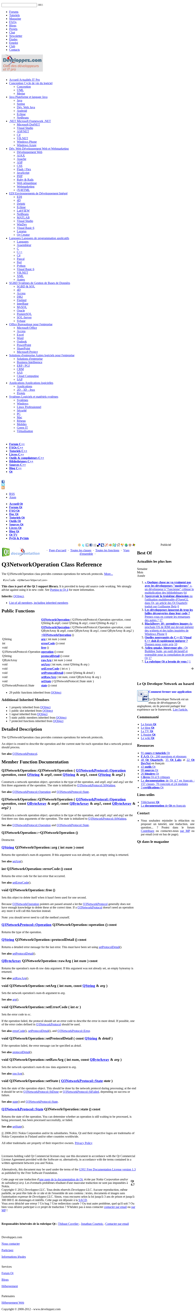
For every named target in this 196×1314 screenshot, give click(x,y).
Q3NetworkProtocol (24, 753)
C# (18, 134)
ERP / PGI (23, 365)
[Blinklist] (110, 545)
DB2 (20, 296)
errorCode (48, 643)
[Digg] (94, 545)
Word (20, 338)
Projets (13, 29)
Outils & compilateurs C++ (26, 457)
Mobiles (22, 424)
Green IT (22, 427)
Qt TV (13, 534)
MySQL (22, 307)
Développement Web (29, 152)
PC (19, 413)
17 (161, 620)
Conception (30, 83)
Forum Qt (15, 507)
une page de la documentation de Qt (61, 1179)
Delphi (21, 203)
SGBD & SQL (26, 286)
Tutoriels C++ (18, 451)
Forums (13, 11)
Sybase (21, 320)
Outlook (22, 341)
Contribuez (147, 830)
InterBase (22, 303)
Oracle (21, 310)
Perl (19, 262)
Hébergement (10, 1286)
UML (20, 90)
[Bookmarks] (129, 545)
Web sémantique (27, 183)
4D (19, 200)
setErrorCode (50, 668)
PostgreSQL (24, 314)
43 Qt (148, 766)
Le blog (147, 727)
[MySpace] (102, 545)
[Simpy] (122, 545)
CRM (20, 369)
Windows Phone (27, 141)
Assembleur (24, 245)
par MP (185, 830)
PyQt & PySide (19, 538)
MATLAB (23, 217)
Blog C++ (15, 468)
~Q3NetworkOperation (56, 635)
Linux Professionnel (29, 407)
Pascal (20, 258)
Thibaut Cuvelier (68, 1223)
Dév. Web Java (26, 107)
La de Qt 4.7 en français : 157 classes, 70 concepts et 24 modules (167, 782)
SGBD (39, 283)
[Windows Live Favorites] (133, 545)
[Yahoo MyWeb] (106, 545)
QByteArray (37, 803)
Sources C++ (17, 464)
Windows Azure (26, 145)
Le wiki (147, 738)
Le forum (148, 724)
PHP (20, 176)
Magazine (15, 18)
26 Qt (150, 773)
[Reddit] (118, 545)
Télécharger (150, 802)
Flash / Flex (24, 169)
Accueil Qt (16, 503)
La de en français (163, 805)
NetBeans (23, 117)
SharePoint (23, 348)
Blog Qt (14, 531)
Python (21, 265)
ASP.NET (23, 131)
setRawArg (48, 677)
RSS (12, 493)
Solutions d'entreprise (41, 355)
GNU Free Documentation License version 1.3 (107, 1169)
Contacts (14, 49)
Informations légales (14, 1256)
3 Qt (152, 787)
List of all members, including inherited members (38, 602)
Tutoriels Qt (17, 517)
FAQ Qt (14, 510)
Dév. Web (39, 148)
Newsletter (15, 36)
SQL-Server (24, 317)
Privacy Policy (83, 1143)
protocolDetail (50, 656)
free (43, 647)
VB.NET (22, 138)
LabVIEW (23, 210)
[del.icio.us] (98, 545)
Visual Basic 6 (25, 227)
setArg (45, 664)
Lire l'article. (180, 709)
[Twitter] (83, 545)
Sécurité (22, 410)
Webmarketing (25, 186)
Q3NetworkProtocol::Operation (101, 770)
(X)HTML (23, 190)
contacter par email (115, 1207)
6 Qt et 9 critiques (155, 777)
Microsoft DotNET (28, 124)
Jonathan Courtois (92, 1223)
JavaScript (23, 172)
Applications (31, 382)
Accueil (24, 79)
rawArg (46, 660)
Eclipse (21, 114)
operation (47, 651)
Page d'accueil (57, 550)
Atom (12, 497)
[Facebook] (90, 545)
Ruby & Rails (25, 179)
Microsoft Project (27, 351)
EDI (38, 193)
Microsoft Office (27, 327)
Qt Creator (23, 234)
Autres (21, 279)
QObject (18, 596)
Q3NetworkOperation (55, 619)
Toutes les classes (80, 550)
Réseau (21, 420)
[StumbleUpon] (126, 545)
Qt (10, 471)
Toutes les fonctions (107, 550)
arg (43, 639)
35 (173, 759)
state (44, 685)
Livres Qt (15, 528)
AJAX (21, 155)
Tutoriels (14, 15)
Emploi (13, 42)
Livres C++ (16, 454)
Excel (20, 334)
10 (175, 644)
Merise (21, 93)
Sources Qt (16, 524)
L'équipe (148, 734)
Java (28, 97)
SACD (82, 1200)
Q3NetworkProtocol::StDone (41, 1091)
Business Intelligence (29, 362)
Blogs (12, 25)
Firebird (21, 300)
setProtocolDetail (52, 672)
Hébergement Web (13, 1302)
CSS (19, 165)
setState (46, 681)
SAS (20, 372)
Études (13, 39)
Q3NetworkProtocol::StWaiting (96, 785)
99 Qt (149, 770)
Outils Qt (15, 521)
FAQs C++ (16, 447)
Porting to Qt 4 (59, 589)
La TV (147, 731)
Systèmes (33, 396)
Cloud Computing (28, 376)
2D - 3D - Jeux (26, 389)
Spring (21, 103)
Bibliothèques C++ (21, 461)
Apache (21, 159)
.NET (30, 121)
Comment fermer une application (170, 691)
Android (22, 110)
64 (185, 592)
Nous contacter (11, 1243)
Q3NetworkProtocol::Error (73, 1030)
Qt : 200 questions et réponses (163, 756)
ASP (20, 162)
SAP (20, 379)
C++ (19, 252)
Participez (7, 1250)
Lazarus (21, 231)
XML (20, 276)
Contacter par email (117, 1223)
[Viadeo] (79, 545)
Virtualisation (25, 431)
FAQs (12, 22)
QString (33, 775)
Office (30, 324)
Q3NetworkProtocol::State (73, 791)
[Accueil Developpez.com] (22, 70)
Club (12, 46)
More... (108, 573)
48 (152, 759)
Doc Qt (13, 514)
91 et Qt (155, 753)
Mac (19, 417)
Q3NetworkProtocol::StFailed (81, 1091)
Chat (12, 32)
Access (21, 293)
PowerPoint (24, 345)
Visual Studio (25, 128)
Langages (39, 238)
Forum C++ (17, 444)
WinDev (22, 224)
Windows (22, 403)
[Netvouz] (114, 545)
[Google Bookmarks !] (87, 545)
